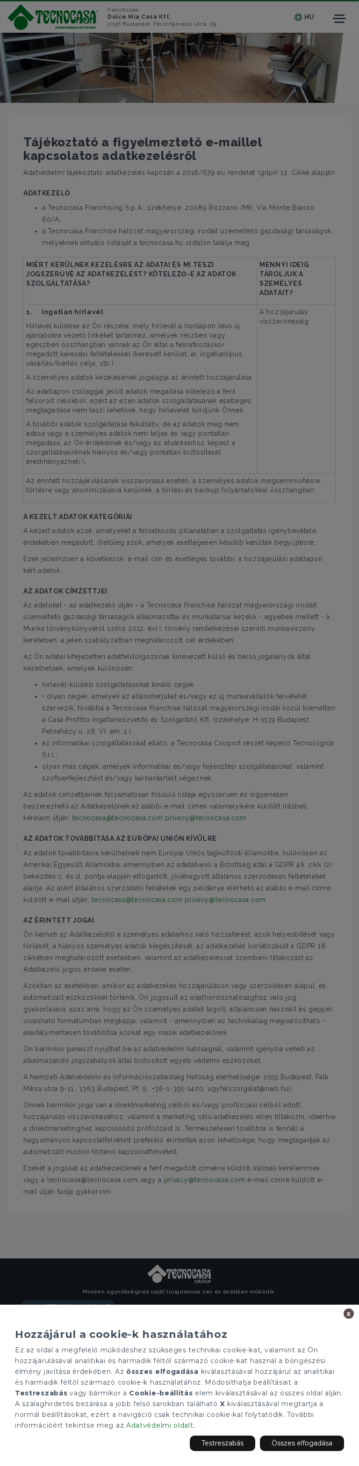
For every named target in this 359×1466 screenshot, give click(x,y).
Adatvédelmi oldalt (160, 1425)
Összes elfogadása (302, 1443)
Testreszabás (222, 1443)
